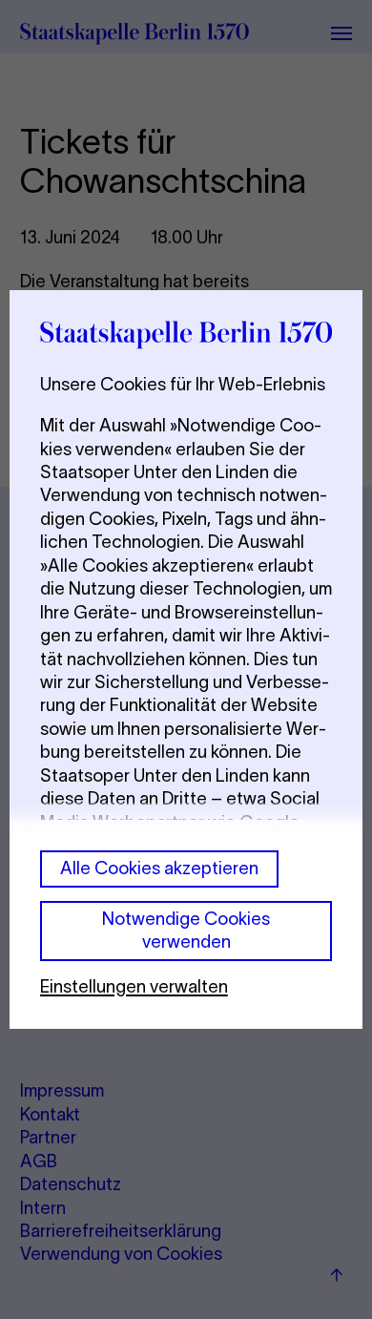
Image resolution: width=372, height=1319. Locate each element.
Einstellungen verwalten (134, 986)
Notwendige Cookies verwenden (186, 930)
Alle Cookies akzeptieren (159, 868)
